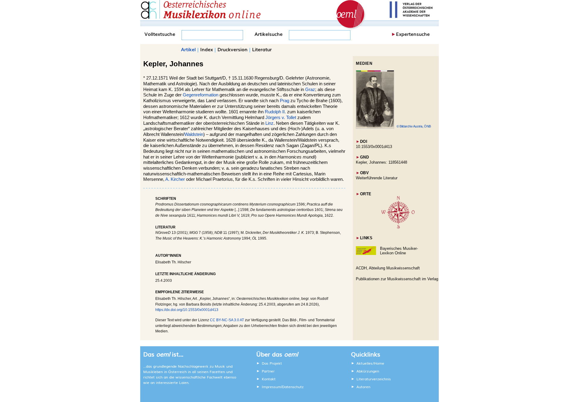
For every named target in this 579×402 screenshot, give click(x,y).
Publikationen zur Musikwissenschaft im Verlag (397, 279)
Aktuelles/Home (370, 363)
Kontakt (269, 379)
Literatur (262, 49)
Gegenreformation (200, 95)
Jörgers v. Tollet (280, 117)
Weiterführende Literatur (376, 178)
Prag (284, 100)
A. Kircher (175, 179)
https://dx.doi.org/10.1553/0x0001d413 (186, 310)
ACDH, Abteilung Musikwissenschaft (388, 268)
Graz (310, 89)
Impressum (271, 386)
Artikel (188, 49)
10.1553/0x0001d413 (374, 146)
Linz (269, 123)
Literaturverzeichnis (373, 379)
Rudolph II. (275, 111)
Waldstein (193, 134)
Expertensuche (413, 33)
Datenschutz (293, 386)
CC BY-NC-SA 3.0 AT (227, 320)
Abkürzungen (367, 371)
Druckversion (232, 49)
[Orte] (398, 227)
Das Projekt (272, 363)
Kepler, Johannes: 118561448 (381, 162)
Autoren (363, 386)
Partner (268, 371)
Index (206, 49)
